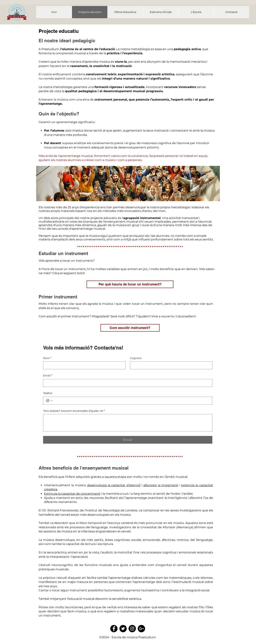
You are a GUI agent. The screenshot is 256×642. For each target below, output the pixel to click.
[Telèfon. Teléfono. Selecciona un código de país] (49, 400)
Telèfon (47, 393)
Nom (47, 358)
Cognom (136, 358)
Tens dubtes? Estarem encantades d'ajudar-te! (74, 410)
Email (47, 375)
